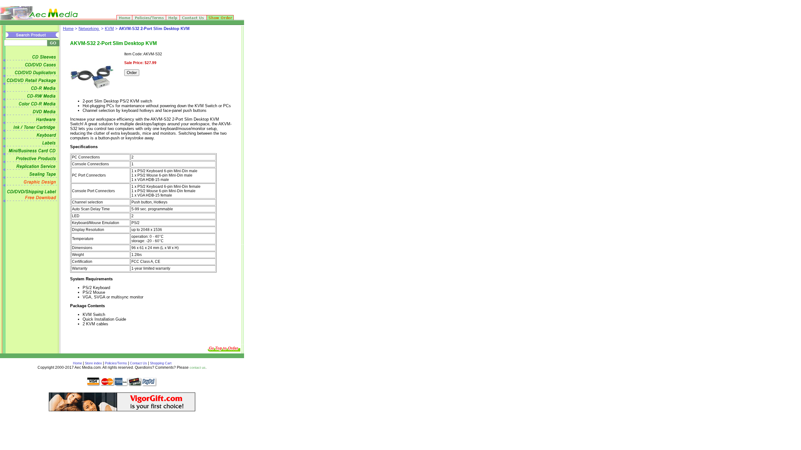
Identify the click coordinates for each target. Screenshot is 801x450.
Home (68, 28)
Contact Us (138, 363)
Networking (89, 28)
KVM (109, 28)
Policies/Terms (116, 363)
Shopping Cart (160, 363)
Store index (93, 363)
